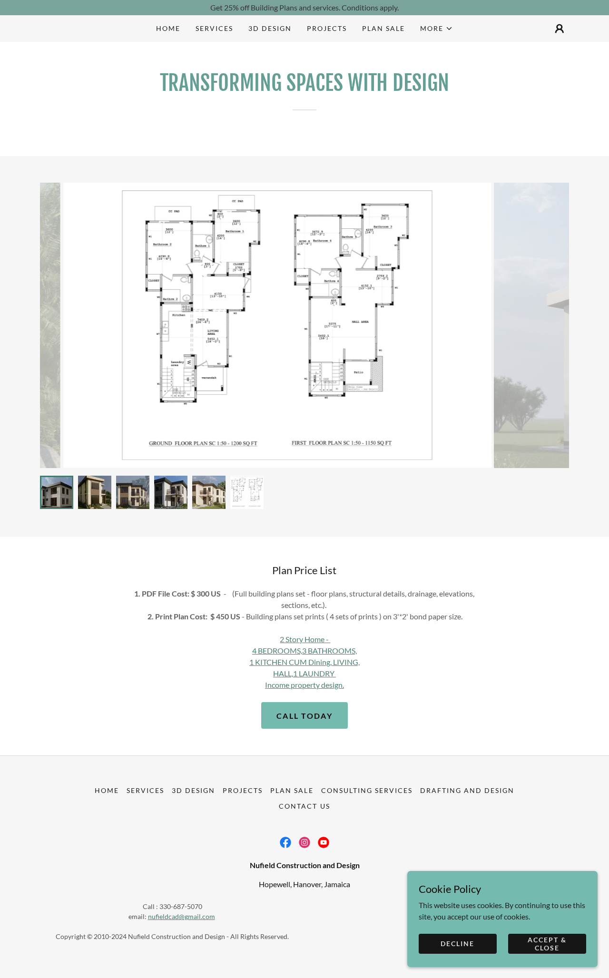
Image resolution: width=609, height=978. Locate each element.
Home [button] (107, 790)
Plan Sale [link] (383, 28)
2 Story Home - (305, 639)
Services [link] (214, 28)
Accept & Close (547, 943)
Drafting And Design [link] (467, 790)
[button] (436, 28)
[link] (285, 842)
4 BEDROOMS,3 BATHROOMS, (304, 650)
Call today (304, 715)
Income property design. (304, 684)
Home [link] (168, 28)
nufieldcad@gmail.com (181, 916)
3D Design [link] (270, 28)
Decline (457, 943)
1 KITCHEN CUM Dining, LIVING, (304, 661)
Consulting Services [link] (367, 790)
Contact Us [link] (304, 806)
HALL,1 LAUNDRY (304, 673)
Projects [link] (327, 28)
